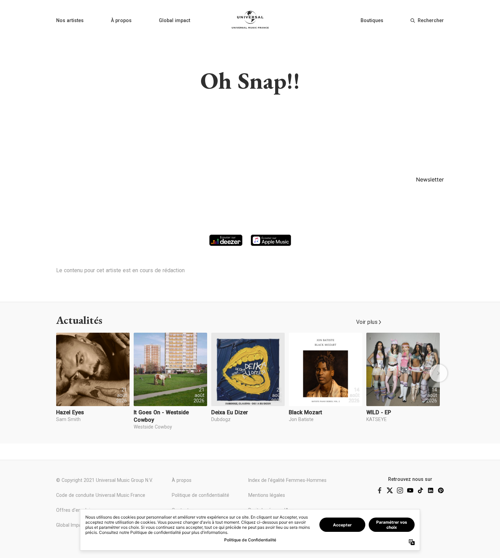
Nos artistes (70, 20)
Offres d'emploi (73, 510)
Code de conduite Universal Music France (100, 495)
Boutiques (372, 20)
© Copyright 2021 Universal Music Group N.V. (104, 480)
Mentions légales (266, 495)
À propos (121, 20)
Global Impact (71, 525)
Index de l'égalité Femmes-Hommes (287, 480)
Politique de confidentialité (200, 495)
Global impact (174, 20)
